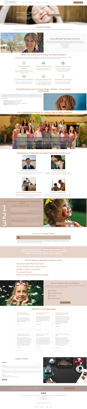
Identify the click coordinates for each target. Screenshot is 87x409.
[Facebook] (41, 393)
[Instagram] (43, 393)
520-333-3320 (44, 395)
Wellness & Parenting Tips (7, 375)
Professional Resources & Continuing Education (10, 376)
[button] (15, 239)
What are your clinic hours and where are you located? (32, 274)
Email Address (4, 365)
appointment (44, 399)
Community (37, 406)
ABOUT (23, 2)
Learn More (65, 46)
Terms (51, 406)
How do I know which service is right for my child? (31, 266)
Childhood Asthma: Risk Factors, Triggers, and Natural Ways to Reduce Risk (23, 314)
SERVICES (30, 2)
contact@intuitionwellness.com (61, 395)
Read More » (19, 324)
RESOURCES (38, 2)
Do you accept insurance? (24, 272)
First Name (4, 370)
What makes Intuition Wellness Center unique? (30, 263)
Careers (42, 406)
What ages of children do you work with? (29, 269)
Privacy (47, 406)
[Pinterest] (45, 393)
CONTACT (46, 2)
